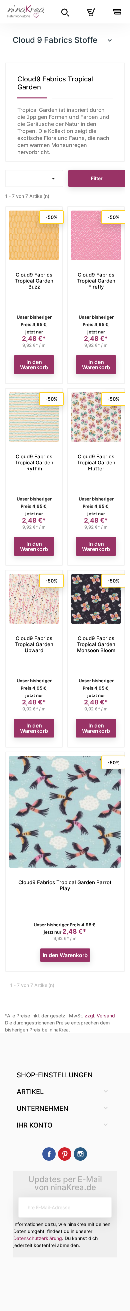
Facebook (49, 1154)
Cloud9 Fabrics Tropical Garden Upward (34, 644)
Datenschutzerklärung (37, 1238)
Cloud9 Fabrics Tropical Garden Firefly (96, 281)
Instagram (80, 1154)
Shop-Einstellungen (55, 1075)
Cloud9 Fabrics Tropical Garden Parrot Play (65, 885)
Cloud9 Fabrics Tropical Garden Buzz (34, 281)
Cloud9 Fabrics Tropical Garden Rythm (34, 462)
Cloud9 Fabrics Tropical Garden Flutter (96, 462)
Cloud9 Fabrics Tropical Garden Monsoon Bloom (96, 644)
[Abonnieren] (101, 1207)
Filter (97, 178)
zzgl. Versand (100, 1015)
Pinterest (64, 1154)
